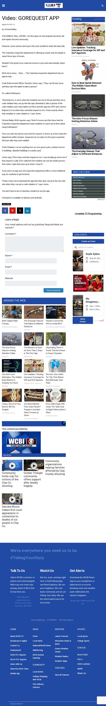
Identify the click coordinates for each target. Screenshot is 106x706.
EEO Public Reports (66, 620)
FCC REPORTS (52, 620)
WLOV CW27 (82, 654)
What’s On (81, 673)
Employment (15, 650)
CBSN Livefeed (83, 664)
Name (9, 255)
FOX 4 (79, 659)
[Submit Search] (102, 5)
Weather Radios (61, 656)
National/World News (42, 645)
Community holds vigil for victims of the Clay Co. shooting (10, 479)
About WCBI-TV (16, 636)
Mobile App (75, 601)
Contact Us (15, 645)
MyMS (80, 668)
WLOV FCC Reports (18, 659)
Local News (6, 204)
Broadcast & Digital (18, 641)
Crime (35, 636)
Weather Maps (61, 661)
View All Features (62, 675)
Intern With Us (16, 664)
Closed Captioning (37, 620)
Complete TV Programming (88, 213)
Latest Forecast (61, 636)
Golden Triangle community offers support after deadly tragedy (33, 479)
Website (9, 278)
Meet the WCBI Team (19, 668)
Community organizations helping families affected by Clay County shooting (55, 468)
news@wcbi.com (23, 600)
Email (8, 266)
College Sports (83, 641)
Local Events (38, 671)
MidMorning (38, 650)
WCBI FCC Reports (18, 655)
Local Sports (82, 636)
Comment (10, 233)
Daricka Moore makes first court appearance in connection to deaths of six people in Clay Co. (12, 516)
